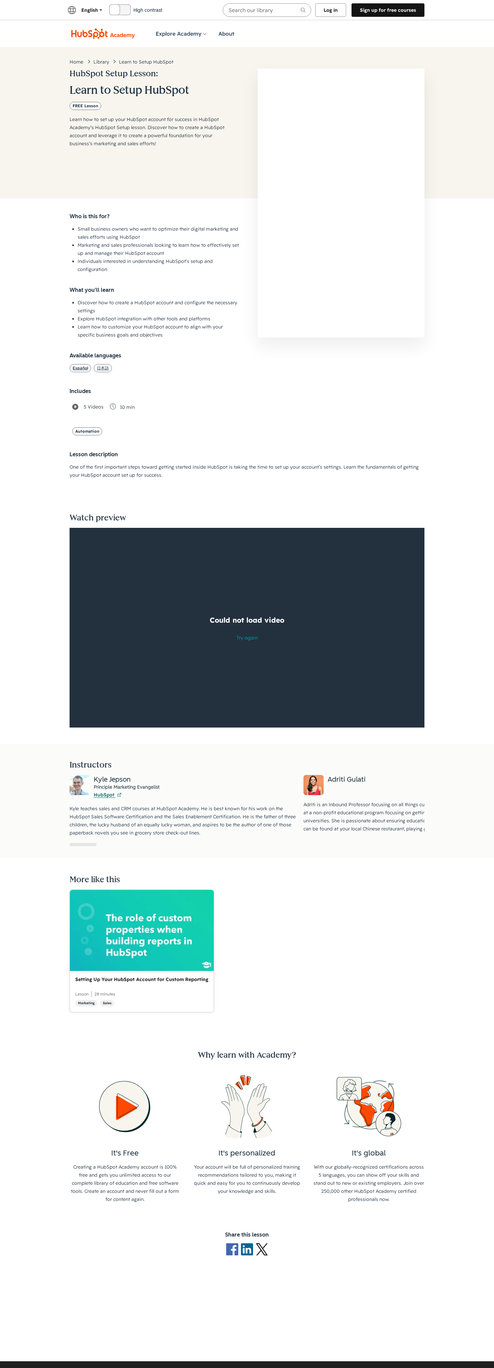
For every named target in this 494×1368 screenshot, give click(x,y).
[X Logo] (262, 1249)
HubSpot (105, 795)
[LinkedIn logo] (248, 1249)
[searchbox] (267, 10)
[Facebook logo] (233, 1249)
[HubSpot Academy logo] (103, 34)
